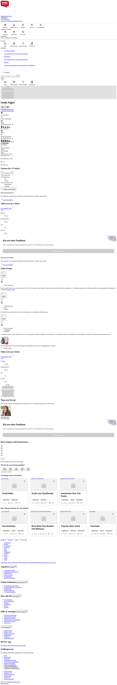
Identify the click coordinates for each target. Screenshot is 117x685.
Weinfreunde (7, 635)
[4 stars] (22, 469)
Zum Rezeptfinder (8, 200)
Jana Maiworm (5, 417)
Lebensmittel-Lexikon (10, 616)
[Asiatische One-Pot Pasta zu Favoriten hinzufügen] (83, 481)
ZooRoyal (7, 637)
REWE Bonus (8, 573)
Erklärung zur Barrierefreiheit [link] (12, 668)
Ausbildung (7, 604)
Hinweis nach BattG (9, 663)
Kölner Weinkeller (9, 638)
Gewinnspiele (8, 576)
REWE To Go (8, 632)
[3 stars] (16, 469)
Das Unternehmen (9, 601)
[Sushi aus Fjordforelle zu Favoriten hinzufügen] (54, 481)
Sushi (16, 540)
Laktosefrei (4, 109)
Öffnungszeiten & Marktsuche (12, 620)
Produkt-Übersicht (9, 590)
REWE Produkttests (9, 578)
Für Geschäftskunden (10, 592)
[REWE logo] (3, 48)
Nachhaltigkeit (8, 599)
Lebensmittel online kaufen (11, 586)
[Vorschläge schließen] (2, 78)
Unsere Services (8, 575)
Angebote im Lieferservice (11, 572)
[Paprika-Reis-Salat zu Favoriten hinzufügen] (83, 514)
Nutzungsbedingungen (10, 660)
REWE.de (3, 540)
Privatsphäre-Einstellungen (11, 662)
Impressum (7, 658)
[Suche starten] (18, 76)
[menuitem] (5, 26)
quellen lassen (11, 289)
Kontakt (6, 607)
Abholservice (7, 589)
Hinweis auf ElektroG (10, 665)
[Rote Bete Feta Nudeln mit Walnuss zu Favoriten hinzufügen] (54, 514)
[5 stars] (28, 469)
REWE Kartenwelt (9, 633)
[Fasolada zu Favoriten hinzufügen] (113, 514)
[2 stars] (10, 469)
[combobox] (9, 76)
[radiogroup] (58, 469)
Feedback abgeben (58, 251)
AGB (5, 655)
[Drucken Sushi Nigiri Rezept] (2, 107)
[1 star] (4, 469)
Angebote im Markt (9, 570)
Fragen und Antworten (10, 615)
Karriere (6, 603)
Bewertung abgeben (6, 472)
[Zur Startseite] (6, 10)
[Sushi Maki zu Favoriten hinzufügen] (25, 481)
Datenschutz (7, 657)
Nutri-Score (7, 623)
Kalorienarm (10, 109)
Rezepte (10, 540)
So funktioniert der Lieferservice (13, 587)
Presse (6, 606)
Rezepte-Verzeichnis (9, 618)
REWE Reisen (8, 630)
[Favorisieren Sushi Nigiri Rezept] (7, 107)
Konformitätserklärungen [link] (11, 666)
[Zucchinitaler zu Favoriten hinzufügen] (25, 514)
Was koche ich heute (9, 621)
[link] (60, 52)
